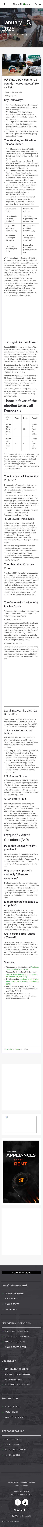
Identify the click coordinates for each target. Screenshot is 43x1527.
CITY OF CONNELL (12, 1299)
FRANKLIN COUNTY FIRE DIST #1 (17, 1337)
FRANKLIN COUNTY (12, 1304)
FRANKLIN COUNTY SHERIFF (15, 1347)
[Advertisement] (21, 319)
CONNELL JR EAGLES (13, 1407)
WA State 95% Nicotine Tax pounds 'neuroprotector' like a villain (21, 83)
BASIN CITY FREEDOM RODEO (16, 1417)
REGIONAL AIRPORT (12, 1445)
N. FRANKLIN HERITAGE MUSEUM (17, 1374)
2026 (16, 34)
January (23, 34)
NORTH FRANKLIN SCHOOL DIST (17, 1369)
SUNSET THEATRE (11, 1412)
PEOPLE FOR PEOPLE (13, 1439)
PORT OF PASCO (11, 1309)
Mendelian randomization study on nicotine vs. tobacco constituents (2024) (22, 981)
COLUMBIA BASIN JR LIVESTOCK (17, 1385)
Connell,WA (7, 34)
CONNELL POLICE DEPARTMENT (17, 1331)
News (17, 1049)
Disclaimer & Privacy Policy (10, 1521)
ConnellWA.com (9, 1049)
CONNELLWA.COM (28, 1482)
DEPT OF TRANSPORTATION (15, 1450)
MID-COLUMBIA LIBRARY (14, 1379)
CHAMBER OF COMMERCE (14, 1294)
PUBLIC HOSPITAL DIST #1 (15, 1342)
